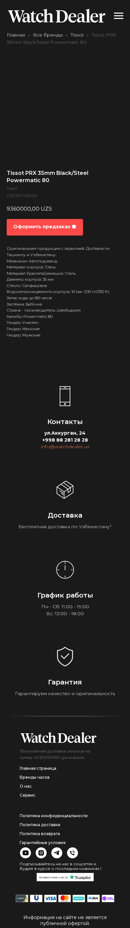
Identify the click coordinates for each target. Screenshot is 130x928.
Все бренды (48, 35)
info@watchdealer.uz (65, 447)
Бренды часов (35, 777)
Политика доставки (40, 824)
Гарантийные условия (43, 842)
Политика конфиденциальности (54, 815)
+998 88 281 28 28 (65, 440)
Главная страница (38, 768)
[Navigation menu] (118, 16)
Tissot (77, 35)
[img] (58, 738)
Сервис (27, 795)
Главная (16, 35)
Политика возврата (40, 833)
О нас (26, 786)
